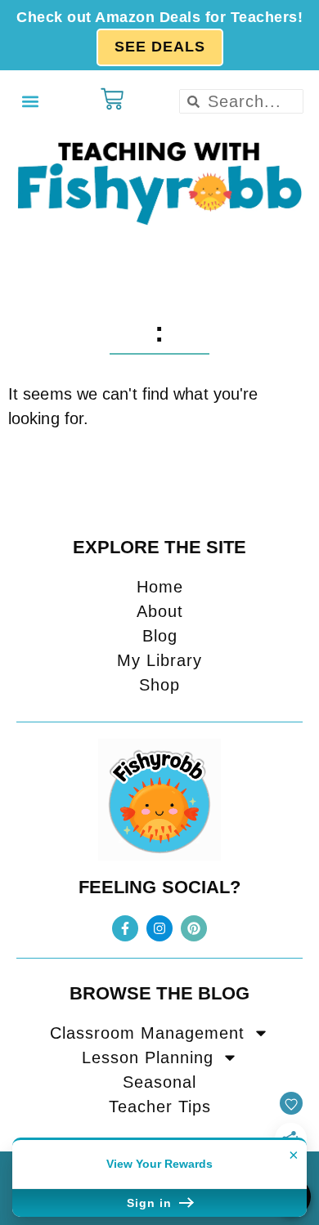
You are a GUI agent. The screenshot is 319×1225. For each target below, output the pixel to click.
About (160, 611)
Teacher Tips (160, 1106)
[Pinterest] (194, 928)
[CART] (112, 99)
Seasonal (159, 1082)
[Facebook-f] (125, 928)
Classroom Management (147, 1033)
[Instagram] (159, 928)
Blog (159, 636)
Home (160, 587)
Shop (159, 685)
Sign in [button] (151, 1202)
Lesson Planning (147, 1057)
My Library (159, 660)
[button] (29, 101)
